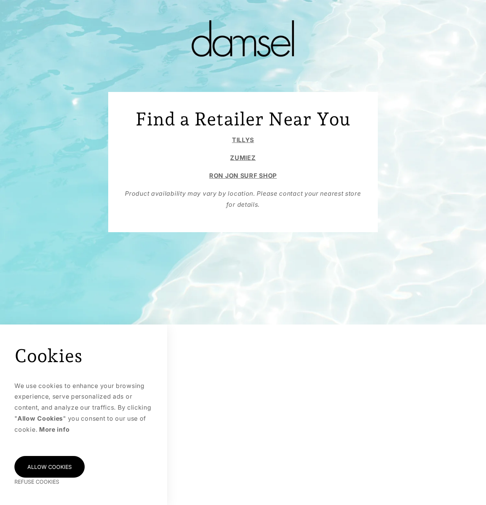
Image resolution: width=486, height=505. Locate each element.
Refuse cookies (36, 481)
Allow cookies (49, 467)
